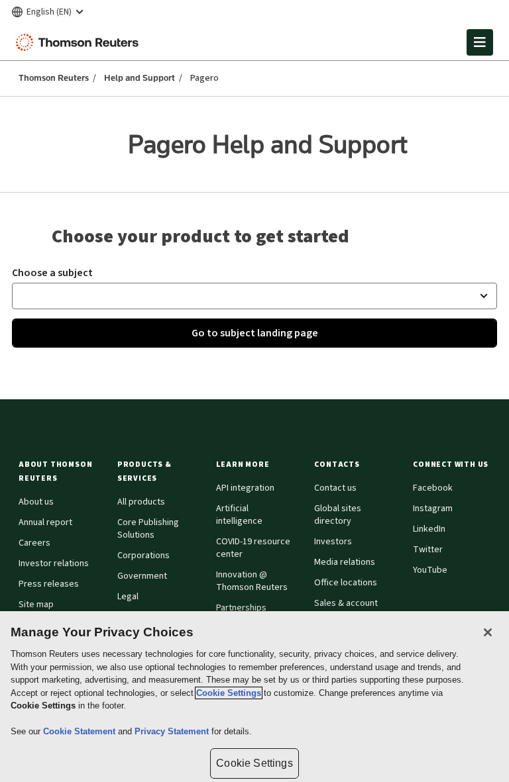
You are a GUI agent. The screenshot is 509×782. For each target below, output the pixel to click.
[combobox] (254, 296)
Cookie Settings (228, 693)
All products (141, 502)
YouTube (430, 570)
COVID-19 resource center (253, 548)
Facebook (433, 488)
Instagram (433, 508)
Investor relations (54, 563)
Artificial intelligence (239, 515)
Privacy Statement (173, 731)
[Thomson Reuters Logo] (80, 42)
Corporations (143, 556)
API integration (245, 488)
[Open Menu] (480, 42)
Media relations (344, 562)
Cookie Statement (80, 731)
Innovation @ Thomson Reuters (252, 581)
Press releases (49, 584)
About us (36, 502)
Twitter (428, 550)
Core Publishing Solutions (148, 528)
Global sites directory (337, 515)
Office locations (345, 583)
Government (142, 576)
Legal (128, 597)
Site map (36, 605)
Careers (34, 543)
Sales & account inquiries (346, 609)
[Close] (487, 632)
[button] (60, 471)
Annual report (45, 522)
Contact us (335, 488)
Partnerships (241, 608)
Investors (333, 542)
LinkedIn (429, 529)
